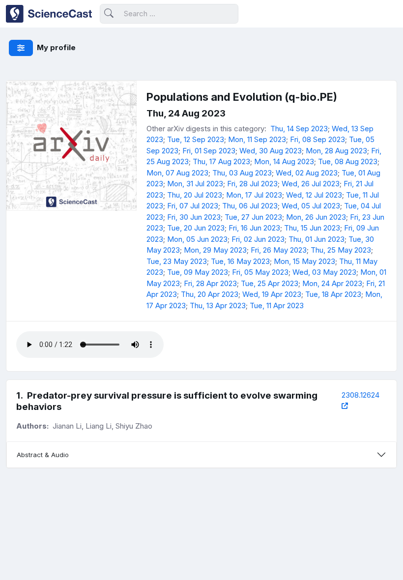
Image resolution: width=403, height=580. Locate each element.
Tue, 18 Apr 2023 (333, 294)
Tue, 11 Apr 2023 (277, 305)
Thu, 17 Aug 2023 (221, 161)
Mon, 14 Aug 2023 (284, 161)
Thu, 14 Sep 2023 (299, 128)
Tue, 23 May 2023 (176, 261)
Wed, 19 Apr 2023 (271, 294)
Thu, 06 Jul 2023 (250, 205)
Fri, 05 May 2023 (260, 272)
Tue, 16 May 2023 (240, 261)
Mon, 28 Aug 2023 (336, 150)
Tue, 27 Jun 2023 (253, 217)
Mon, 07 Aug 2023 (177, 172)
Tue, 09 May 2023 (197, 272)
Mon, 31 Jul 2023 (195, 183)
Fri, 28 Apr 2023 (210, 283)
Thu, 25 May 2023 (341, 250)
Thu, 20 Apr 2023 (209, 294)
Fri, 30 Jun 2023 (194, 217)
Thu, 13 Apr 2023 (218, 305)
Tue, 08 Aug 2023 (347, 161)
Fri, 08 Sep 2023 (317, 139)
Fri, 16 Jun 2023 (254, 227)
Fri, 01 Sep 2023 (208, 150)
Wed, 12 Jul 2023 (314, 195)
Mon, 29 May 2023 (215, 250)
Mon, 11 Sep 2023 (257, 139)
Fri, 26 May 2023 (279, 250)
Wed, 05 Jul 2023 (311, 205)
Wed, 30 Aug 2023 (270, 150)
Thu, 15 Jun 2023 (312, 227)
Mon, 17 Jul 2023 (254, 195)
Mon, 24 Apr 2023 (332, 283)
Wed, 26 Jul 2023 (311, 183)
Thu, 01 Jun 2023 (316, 239)
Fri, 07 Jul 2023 (192, 205)
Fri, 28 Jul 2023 (252, 183)
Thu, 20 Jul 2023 (194, 195)
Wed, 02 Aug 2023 (307, 172)
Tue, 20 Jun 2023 (196, 227)
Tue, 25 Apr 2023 (269, 283)
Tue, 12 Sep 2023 (195, 139)
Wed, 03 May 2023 (324, 272)
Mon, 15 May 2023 (304, 261)
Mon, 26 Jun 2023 (316, 217)
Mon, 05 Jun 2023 (197, 239)
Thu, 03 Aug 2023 (242, 172)
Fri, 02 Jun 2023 (258, 239)
